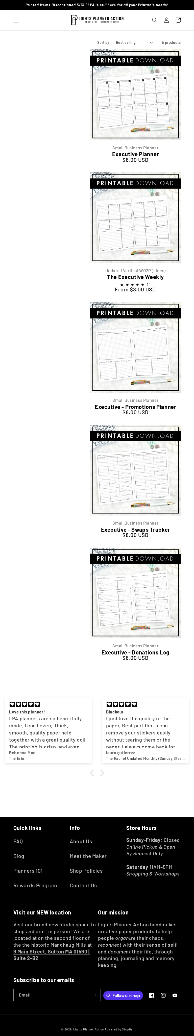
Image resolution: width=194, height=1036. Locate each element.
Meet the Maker (88, 856)
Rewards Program (35, 885)
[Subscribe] (94, 995)
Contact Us (83, 885)
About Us (81, 841)
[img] (48, 704)
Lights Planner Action (88, 1029)
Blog (19, 856)
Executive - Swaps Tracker (135, 529)
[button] (16, 20)
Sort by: (104, 42)
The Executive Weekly (135, 276)
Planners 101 (28, 870)
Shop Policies (86, 870)
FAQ (18, 841)
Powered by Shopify (119, 1029)
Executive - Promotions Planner (135, 406)
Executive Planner (135, 154)
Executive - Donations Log (136, 652)
